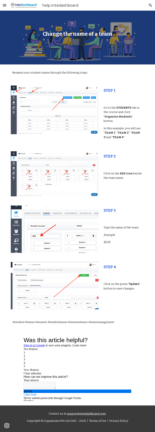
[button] (4, 5)
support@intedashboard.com (86, 413)
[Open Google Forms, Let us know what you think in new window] (126, 340)
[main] (78, 37)
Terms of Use (97, 421)
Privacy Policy (118, 421)
